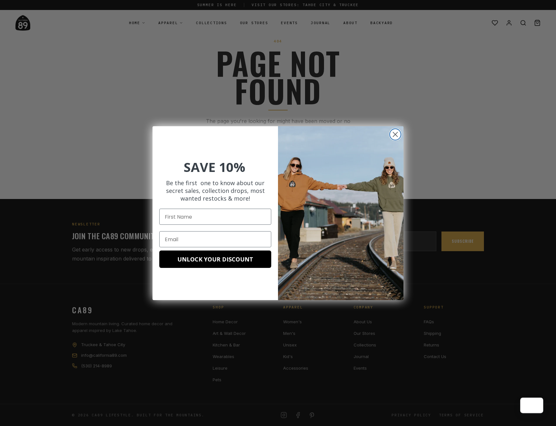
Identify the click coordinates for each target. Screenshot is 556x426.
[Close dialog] (395, 134)
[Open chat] (535, 405)
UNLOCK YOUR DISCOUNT (215, 259)
